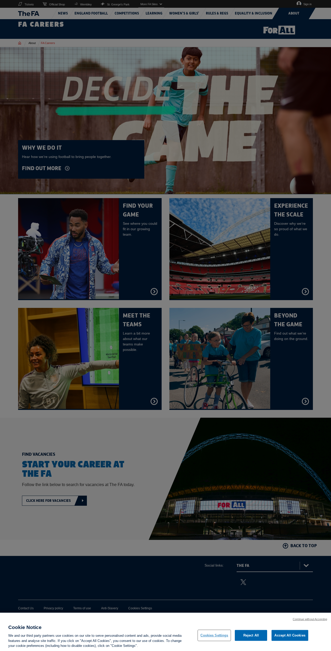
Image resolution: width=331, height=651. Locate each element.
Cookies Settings (214, 635)
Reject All (251, 635)
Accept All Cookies (289, 635)
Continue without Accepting (310, 619)
